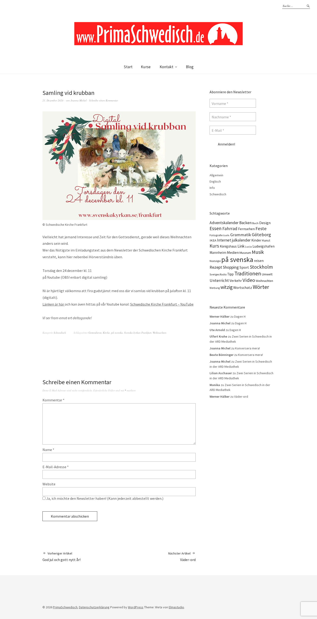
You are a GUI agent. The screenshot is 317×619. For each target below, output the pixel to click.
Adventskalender (224, 222)
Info (212, 188)
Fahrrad (229, 228)
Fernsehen (246, 229)
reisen (259, 260)
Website (48, 484)
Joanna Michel (79, 100)
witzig (226, 287)
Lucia (248, 246)
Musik (258, 252)
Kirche (106, 332)
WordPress (135, 607)
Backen (245, 222)
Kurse (146, 66)
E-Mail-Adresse (55, 466)
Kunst (266, 240)
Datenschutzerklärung (94, 607)
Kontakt (166, 66)
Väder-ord (182, 556)
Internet (224, 240)
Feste (261, 229)
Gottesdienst (94, 332)
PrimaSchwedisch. (65, 607)
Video (249, 280)
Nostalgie (215, 261)
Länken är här (53, 304)
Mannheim (218, 252)
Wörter (261, 286)
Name (48, 449)
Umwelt (267, 274)
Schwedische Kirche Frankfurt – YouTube (162, 304)
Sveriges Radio (218, 274)
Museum (245, 253)
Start (128, 66)
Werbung (215, 288)
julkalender (241, 240)
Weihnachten (159, 332)
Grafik (226, 235)
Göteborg (261, 235)
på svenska (117, 332)
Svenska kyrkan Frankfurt (137, 332)
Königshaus (228, 246)
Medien (233, 252)
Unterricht (219, 280)
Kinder (256, 240)
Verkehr (236, 280)
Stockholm (261, 267)
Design (265, 222)
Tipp (230, 274)
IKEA (213, 240)
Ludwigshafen (263, 246)
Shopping (231, 267)
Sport (244, 267)
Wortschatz (242, 287)
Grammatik (240, 234)
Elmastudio (176, 607)
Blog (190, 66)
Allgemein (216, 175)
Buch (255, 223)
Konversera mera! (247, 348)
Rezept (216, 267)
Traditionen (247, 273)
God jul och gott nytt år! (61, 556)
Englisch (215, 181)
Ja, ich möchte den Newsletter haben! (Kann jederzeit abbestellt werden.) (104, 498)
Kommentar (53, 400)
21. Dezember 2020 (52, 100)
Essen (216, 228)
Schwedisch (60, 332)
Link (240, 246)
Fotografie (216, 235)
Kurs (214, 246)
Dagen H (240, 316)
